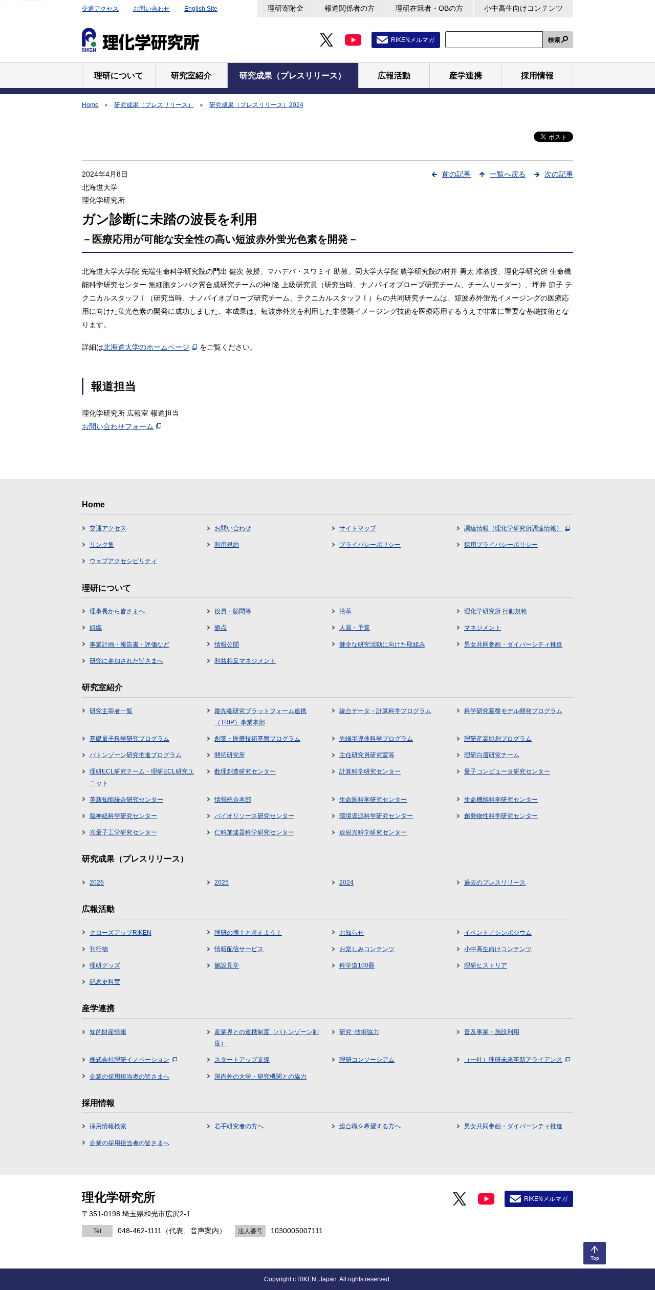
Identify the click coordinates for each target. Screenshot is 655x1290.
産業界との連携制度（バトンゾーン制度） (266, 1037)
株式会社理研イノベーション (129, 1059)
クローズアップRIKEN (120, 932)
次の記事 (558, 174)
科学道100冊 (357, 965)
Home (90, 105)
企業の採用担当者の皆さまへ (129, 1076)
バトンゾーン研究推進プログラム (136, 755)
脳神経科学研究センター (123, 816)
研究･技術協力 (359, 1032)
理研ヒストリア (485, 965)
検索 (554, 40)
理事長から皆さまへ (117, 611)
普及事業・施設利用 (491, 1032)
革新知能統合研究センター (126, 799)
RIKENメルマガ (412, 40)
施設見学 (226, 965)
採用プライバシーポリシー (501, 544)
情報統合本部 (232, 799)
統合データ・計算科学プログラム (385, 711)
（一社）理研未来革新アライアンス (513, 1059)
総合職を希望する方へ (370, 1126)
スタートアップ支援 (242, 1059)
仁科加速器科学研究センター (254, 832)
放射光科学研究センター (373, 832)
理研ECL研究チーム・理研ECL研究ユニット (142, 777)
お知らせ (351, 932)
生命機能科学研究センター (501, 799)
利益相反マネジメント (245, 660)
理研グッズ (105, 965)
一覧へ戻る (508, 174)
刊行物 (99, 949)
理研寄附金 (285, 8)
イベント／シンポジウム (498, 932)
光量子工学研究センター (123, 832)
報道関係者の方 (349, 8)
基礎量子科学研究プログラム (129, 738)
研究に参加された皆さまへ (126, 660)
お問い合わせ (151, 8)
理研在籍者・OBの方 (429, 8)
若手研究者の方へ (239, 1126)
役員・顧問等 (232, 611)
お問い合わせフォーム (118, 426)
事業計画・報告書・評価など (129, 644)
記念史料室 (105, 981)
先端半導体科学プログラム (376, 738)
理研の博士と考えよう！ (248, 932)
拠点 (220, 627)
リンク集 (102, 544)
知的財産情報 (108, 1032)
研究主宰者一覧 (111, 711)
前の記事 (456, 174)
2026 (97, 882)
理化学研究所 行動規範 (495, 611)
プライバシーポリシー (370, 544)
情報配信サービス (239, 949)
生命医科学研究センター (373, 799)
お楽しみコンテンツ (367, 949)
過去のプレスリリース (495, 882)
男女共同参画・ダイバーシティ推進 (513, 644)
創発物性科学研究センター (501, 816)
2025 (221, 882)
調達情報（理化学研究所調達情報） (513, 528)
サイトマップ (357, 528)
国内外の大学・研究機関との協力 (260, 1076)
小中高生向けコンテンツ (523, 8)
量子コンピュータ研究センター (507, 771)
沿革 (345, 611)
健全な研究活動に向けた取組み (382, 644)
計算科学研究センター (370, 771)
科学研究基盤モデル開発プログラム (513, 711)
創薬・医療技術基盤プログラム (257, 738)
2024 (346, 882)
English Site (200, 8)
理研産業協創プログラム (498, 738)
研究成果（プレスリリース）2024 (256, 105)
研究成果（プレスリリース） (154, 105)
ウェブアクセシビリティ (123, 561)
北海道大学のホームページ (146, 347)
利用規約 (226, 544)
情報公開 (226, 644)
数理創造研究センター (245, 771)
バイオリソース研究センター (254, 816)
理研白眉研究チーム (491, 755)
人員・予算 (354, 627)
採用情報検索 (108, 1126)
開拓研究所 (229, 755)
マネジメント (482, 627)
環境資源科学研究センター (376, 816)
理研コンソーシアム (367, 1059)
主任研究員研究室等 (367, 755)
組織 (96, 627)
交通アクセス (100, 8)
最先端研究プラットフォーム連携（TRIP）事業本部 (260, 716)
